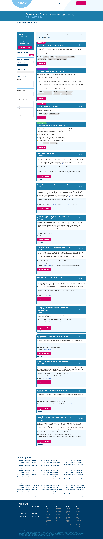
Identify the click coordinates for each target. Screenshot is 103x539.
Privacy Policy (22, 513)
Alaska (77, 508)
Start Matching (24, 47)
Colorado (78, 512)
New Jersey (58, 514)
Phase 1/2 (19, 110)
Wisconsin (48, 524)
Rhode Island (58, 518)
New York (48, 37)
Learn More (42, 63)
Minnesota (48, 515)
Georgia (67, 514)
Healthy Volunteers (37, 507)
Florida (67, 512)
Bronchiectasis (59, 438)
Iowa (47, 511)
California (77, 36)
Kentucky (68, 515)
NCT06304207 (40, 420)
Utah (77, 523)
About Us (21, 510)
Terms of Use (22, 516)
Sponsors (34, 513)
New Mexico (78, 520)
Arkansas (68, 509)
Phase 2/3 (19, 113)
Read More (64, 163)
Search (31, 55)
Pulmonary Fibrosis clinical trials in (26, 460)
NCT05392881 (40, 391)
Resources (42, 3)
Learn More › (40, 179)
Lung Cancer (54, 324)
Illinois (47, 508)
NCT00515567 (40, 337)
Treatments (54, 3)
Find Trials (37, 3)
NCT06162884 (40, 219)
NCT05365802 (40, 155)
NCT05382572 (40, 249)
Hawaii (77, 514)
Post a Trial (66, 3)
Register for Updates (44, 176)
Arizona (77, 509)
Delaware (68, 511)
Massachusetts (59, 511)
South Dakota (48, 523)
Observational (20, 95)
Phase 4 (19, 108)
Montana (78, 517)
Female (19, 83)
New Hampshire (59, 512)
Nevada (77, 518)
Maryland (68, 518)
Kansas (47, 512)
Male (18, 81)
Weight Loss (60, 3)
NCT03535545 (40, 312)
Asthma (67, 204)
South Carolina (69, 524)
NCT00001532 (40, 188)
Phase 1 (19, 101)
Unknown (19, 115)
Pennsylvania (41, 37)
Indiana (47, 509)
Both (18, 86)
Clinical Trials (36, 510)
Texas (80, 36)
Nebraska (48, 518)
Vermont (57, 520)
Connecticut (58, 508)
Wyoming (78, 526)
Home (20, 507)
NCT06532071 (40, 279)
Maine (57, 509)
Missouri (47, 517)
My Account (81, 3)
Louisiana (68, 517)
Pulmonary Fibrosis (71, 172)
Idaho (77, 515)
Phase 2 (19, 104)
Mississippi (68, 520)
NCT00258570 (40, 364)
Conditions (49, 3)
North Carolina (69, 521)
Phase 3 (19, 106)
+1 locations (62, 202)
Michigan (48, 514)
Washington (78, 524)
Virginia (67, 529)
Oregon (77, 521)
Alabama (68, 508)
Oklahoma (68, 523)
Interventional (20, 92)
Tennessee (68, 526)
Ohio (47, 521)
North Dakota (48, 520)
